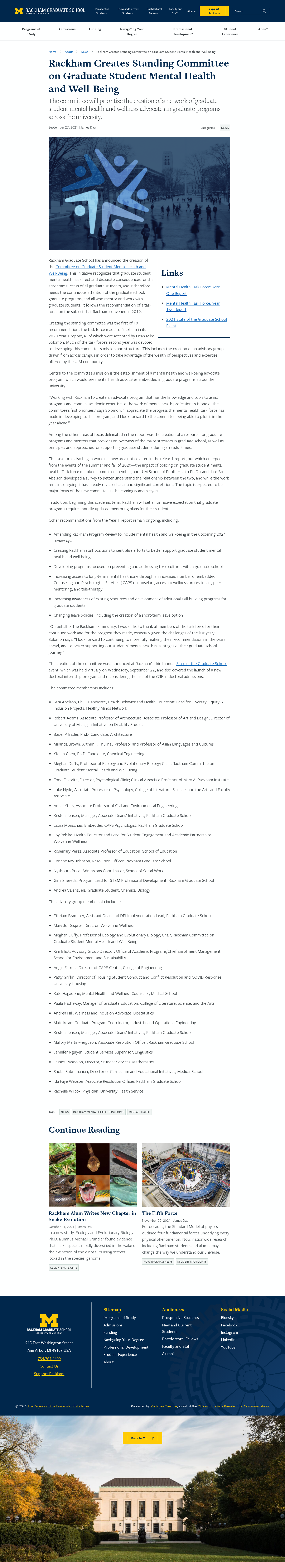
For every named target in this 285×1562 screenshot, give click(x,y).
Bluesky (227, 1317)
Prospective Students (102, 11)
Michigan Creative (163, 1406)
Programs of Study (31, 31)
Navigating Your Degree (132, 31)
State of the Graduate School (201, 663)
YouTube (228, 1347)
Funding (95, 28)
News (84, 51)
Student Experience (230, 31)
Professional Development (183, 31)
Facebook (229, 1325)
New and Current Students (129, 11)
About (263, 28)
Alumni (191, 11)
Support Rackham (49, 1373)
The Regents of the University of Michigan (58, 1406)
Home (53, 51)
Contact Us (49, 1366)
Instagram (229, 1332)
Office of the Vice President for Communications (234, 1406)
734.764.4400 (49, 1358)
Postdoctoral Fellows (154, 11)
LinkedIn (228, 1339)
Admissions (67, 28)
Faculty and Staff (175, 11)
